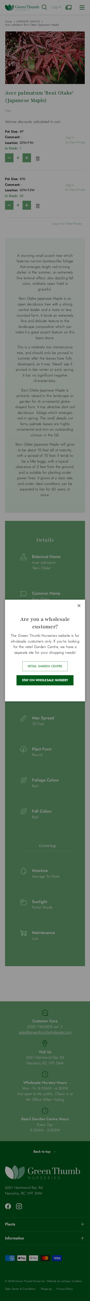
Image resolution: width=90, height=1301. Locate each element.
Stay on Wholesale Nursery (45, 680)
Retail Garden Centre (45, 666)
